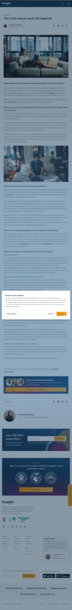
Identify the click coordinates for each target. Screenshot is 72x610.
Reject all (51, 314)
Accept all (62, 314)
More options (11, 314)
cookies (12, 298)
